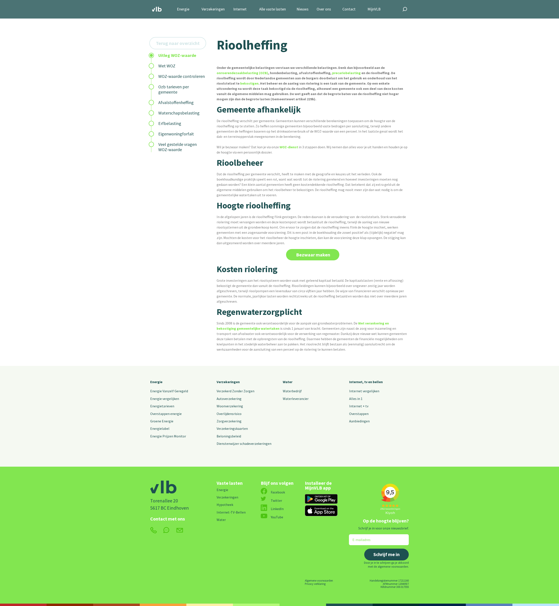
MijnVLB (374, 9)
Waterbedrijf (292, 391)
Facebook (278, 492)
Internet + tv (358, 406)
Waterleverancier (296, 398)
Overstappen (359, 413)
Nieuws (303, 9)
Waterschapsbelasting (179, 113)
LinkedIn (277, 509)
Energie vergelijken (164, 398)
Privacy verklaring (315, 584)
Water (287, 382)
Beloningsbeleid (229, 436)
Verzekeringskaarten (232, 428)
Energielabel (159, 428)
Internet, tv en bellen (366, 382)
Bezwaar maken (312, 255)
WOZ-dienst (289, 147)
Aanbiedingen (359, 421)
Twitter (276, 500)
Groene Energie (161, 421)
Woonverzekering (230, 406)
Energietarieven (162, 406)
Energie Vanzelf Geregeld (169, 391)
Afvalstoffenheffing (176, 102)
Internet (240, 9)
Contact (348, 9)
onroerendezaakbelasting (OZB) (242, 73)
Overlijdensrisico (229, 413)
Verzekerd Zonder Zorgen (235, 391)
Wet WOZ (166, 65)
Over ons (324, 9)
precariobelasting (346, 73)
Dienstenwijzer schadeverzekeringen (244, 443)
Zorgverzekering (229, 421)
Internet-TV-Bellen (231, 512)
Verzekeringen (213, 9)
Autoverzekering (229, 398)
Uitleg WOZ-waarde (177, 55)
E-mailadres (358, 537)
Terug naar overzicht (178, 43)
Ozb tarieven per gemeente (173, 89)
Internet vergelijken (364, 391)
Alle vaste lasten (272, 9)
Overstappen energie (166, 413)
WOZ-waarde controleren (181, 76)
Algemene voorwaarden (319, 580)
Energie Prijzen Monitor (168, 436)
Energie (183, 9)
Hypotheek (225, 504)
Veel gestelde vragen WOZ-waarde (177, 147)
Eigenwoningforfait (176, 134)
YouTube (277, 517)
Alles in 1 (355, 398)
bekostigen (249, 83)
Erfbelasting (169, 123)
